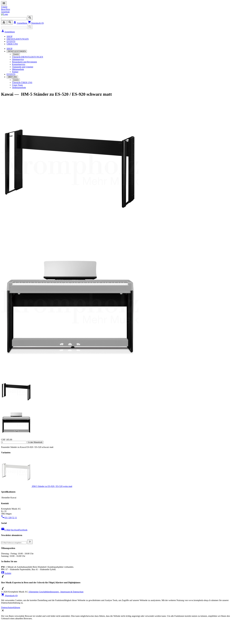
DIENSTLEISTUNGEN (18, 39)
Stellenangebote (19, 87)
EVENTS (11, 41)
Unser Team (17, 85)
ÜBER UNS (12, 44)
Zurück (16, 54)
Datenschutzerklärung (10, 607)
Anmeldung (20, 23)
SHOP (9, 36)
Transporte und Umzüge (22, 67)
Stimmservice (18, 59)
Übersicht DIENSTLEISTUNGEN (27, 57)
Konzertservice (18, 64)
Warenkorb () (36, 23)
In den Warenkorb (35, 442)
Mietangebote (18, 69)
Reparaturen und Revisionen (24, 62)
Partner (15, 72)
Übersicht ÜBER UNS (22, 82)
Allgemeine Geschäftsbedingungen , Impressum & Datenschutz (55, 592)
